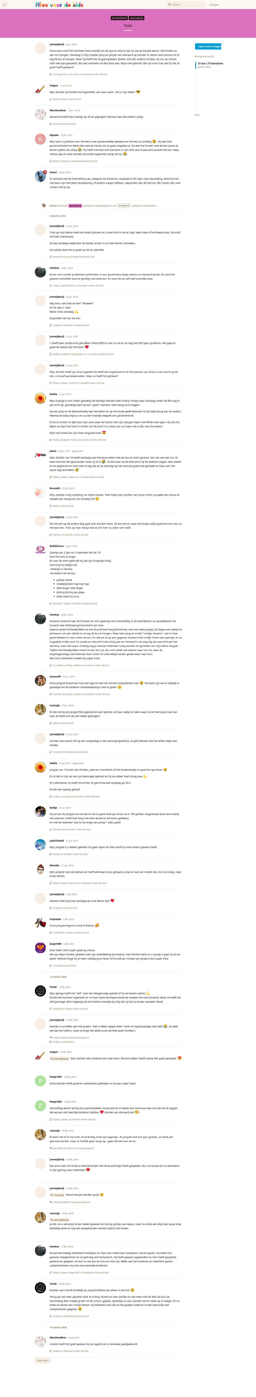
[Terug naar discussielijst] (4, 4)
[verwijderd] (61, 1058)
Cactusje (59, 1195)
